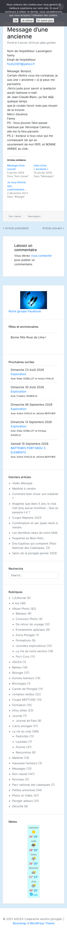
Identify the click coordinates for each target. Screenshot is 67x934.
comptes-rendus (23, 694)
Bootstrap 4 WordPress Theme (33, 923)
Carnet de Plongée (24, 689)
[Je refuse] (62, 13)
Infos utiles (19, 710)
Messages (19, 768)
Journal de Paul (26, 720)
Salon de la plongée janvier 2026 (34, 553)
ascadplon (35, 216)
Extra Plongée (25, 635)
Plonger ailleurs (22, 801)
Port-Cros (22, 656)
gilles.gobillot (48, 42)
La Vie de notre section (31, 651)
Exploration (18, 374)
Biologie (17, 672)
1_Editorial (19, 598)
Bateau (16, 667)
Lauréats (21, 741)
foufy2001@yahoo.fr (21, 64)
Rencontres (23, 752)
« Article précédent (16, 228)
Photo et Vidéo (22, 795)
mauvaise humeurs (24, 763)
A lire (15, 603)
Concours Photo (27, 619)
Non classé (15, 216)
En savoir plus (45, 20)
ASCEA (17, 662)
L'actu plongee (22, 726)
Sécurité (17, 806)
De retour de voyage (30, 624)
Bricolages (19, 683)
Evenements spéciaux (30, 629)
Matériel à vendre (24, 488)
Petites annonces (23, 790)
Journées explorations (31, 646)
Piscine (20, 747)
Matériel (17, 758)
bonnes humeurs (23, 678)
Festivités (22, 736)
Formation (19, 705)
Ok (15, 20)
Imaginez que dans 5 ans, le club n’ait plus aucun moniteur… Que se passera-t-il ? (35, 508)
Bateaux (21, 613)
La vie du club (21, 731)
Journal (17, 716)
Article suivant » (53, 228)
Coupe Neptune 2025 (26, 517)
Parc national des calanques (31, 784)
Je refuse (27, 20)
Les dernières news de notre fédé (34, 532)
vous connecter (41, 255)
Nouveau (18, 779)
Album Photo (21, 608)
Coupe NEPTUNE (24, 699)
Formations (23, 640)
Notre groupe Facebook (25, 311)
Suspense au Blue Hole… (28, 538)
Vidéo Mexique (22, 483)
